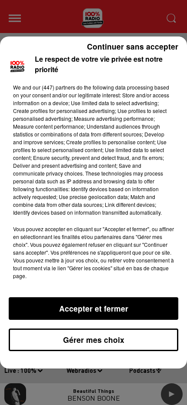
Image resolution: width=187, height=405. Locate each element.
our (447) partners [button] (54, 87)
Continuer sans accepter (132, 46)
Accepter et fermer (93, 308)
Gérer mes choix (93, 339)
